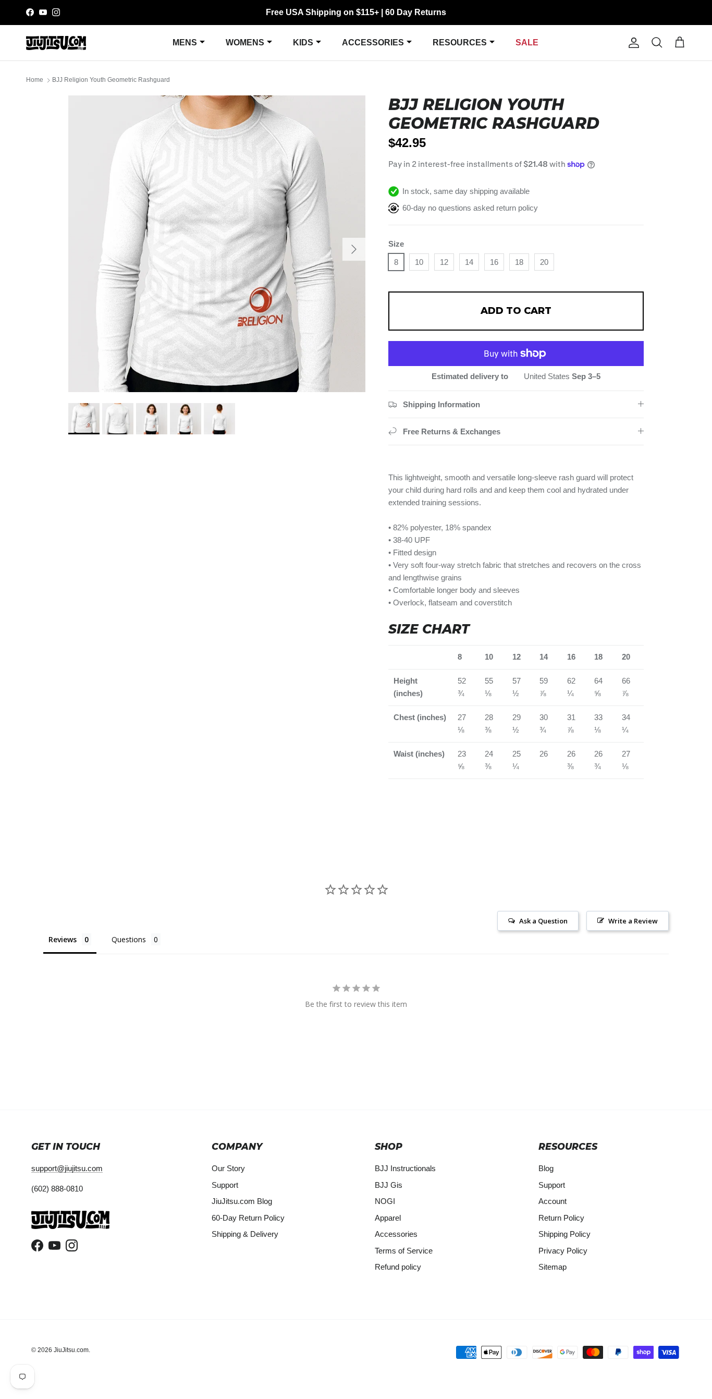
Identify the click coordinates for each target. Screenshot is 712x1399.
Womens (245, 42)
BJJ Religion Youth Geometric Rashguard (111, 80)
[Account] (631, 43)
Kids (303, 42)
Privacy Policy (562, 1250)
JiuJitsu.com (71, 1350)
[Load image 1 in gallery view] (216, 244)
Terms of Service (404, 1250)
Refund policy (398, 1266)
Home (34, 80)
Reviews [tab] (62, 939)
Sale (526, 42)
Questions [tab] (129, 939)
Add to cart (516, 311)
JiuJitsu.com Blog (242, 1201)
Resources (460, 42)
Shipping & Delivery (245, 1234)
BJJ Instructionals (405, 1168)
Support (225, 1185)
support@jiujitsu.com (67, 1168)
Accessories (373, 42)
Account (552, 1201)
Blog (546, 1168)
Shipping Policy (564, 1234)
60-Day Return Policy (248, 1217)
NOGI (385, 1201)
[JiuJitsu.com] (56, 42)
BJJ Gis (388, 1185)
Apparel (388, 1217)
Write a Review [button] (633, 921)
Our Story (228, 1168)
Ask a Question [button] (543, 921)
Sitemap (552, 1266)
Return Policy (561, 1217)
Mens (185, 42)
